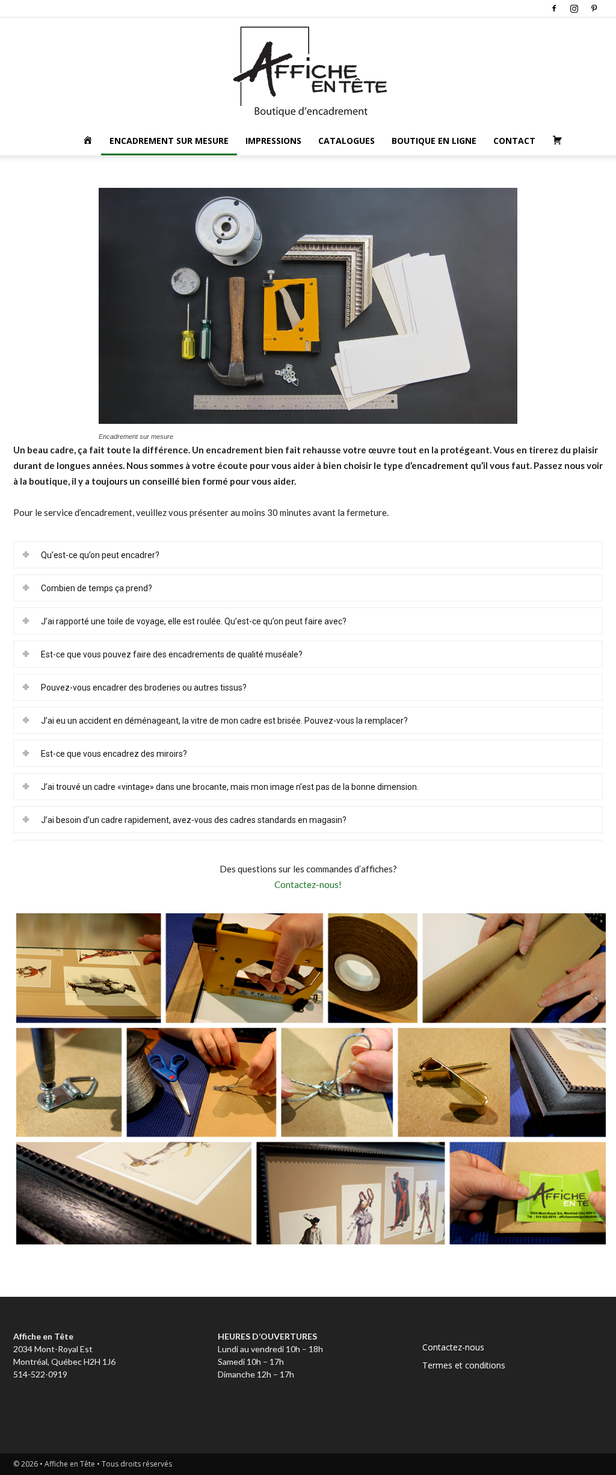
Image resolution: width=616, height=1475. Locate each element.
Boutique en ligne (434, 140)
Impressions (273, 140)
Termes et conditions (463, 1365)
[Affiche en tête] (308, 71)
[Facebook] (554, 8)
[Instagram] (574, 8)
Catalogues (346, 140)
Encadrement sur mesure (169, 140)
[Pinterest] (594, 8)
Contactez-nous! (308, 884)
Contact (514, 140)
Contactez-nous (453, 1347)
